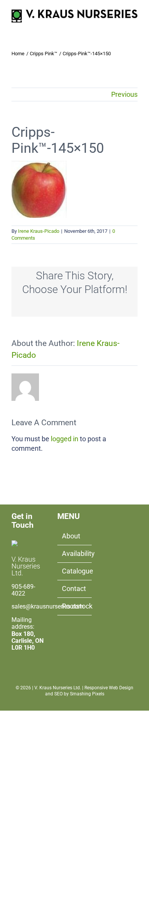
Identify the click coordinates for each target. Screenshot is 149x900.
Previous (124, 94)
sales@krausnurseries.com (47, 606)
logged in (64, 439)
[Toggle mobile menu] (134, 26)
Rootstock (75, 606)
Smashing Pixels (87, 694)
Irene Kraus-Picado (38, 231)
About (71, 536)
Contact (74, 589)
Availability (75, 553)
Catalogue (75, 571)
